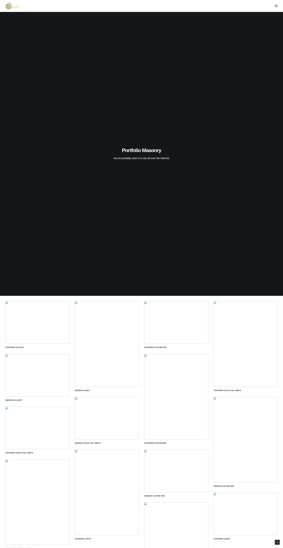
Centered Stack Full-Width (227, 390)
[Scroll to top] (277, 542)
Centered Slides (222, 539)
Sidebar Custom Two (154, 496)
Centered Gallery (14, 347)
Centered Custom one (155, 443)
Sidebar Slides (82, 390)
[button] (276, 6)
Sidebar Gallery (13, 400)
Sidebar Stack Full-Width (88, 443)
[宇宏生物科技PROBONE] (12, 6)
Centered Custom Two (155, 347)
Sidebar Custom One (224, 486)
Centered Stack (83, 539)
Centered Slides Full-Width (19, 453)
